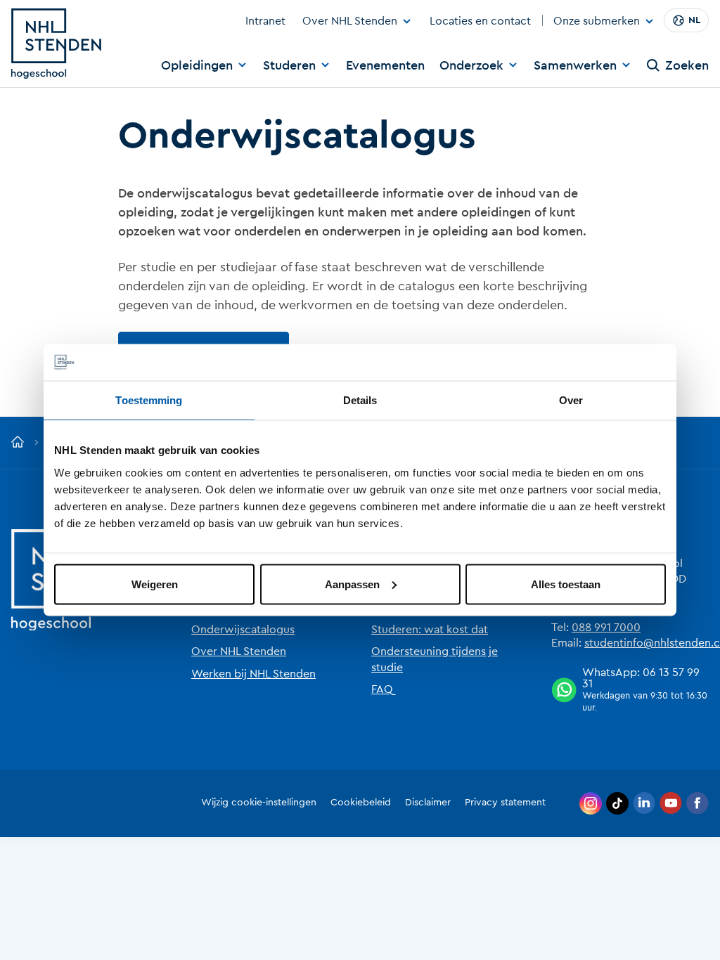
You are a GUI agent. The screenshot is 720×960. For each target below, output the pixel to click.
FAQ (382, 689)
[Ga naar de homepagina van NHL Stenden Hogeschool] (56, 43)
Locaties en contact (480, 21)
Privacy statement (505, 802)
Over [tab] (571, 400)
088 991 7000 (606, 627)
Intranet (265, 21)
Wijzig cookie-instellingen (258, 802)
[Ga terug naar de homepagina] (17, 443)
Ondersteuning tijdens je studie (434, 659)
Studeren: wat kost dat (429, 629)
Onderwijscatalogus (243, 629)
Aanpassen (352, 584)
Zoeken (687, 65)
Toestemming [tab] (148, 400)
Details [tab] (360, 400)
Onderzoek (471, 65)
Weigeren (154, 584)
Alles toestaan (565, 584)
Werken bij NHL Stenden (253, 674)
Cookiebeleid (360, 802)
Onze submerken (596, 21)
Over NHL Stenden (349, 21)
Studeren (289, 65)
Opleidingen (197, 65)
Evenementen (385, 65)
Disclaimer (428, 802)
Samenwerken (575, 65)
